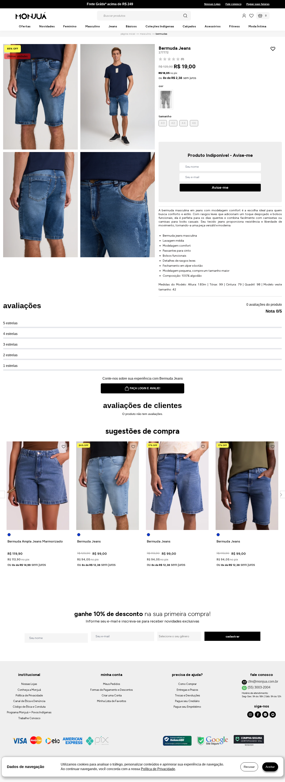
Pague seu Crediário (187, 701)
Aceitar (270, 766)
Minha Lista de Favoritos (111, 701)
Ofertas (24, 26)
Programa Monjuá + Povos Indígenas (29, 712)
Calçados (189, 26)
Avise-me (220, 187)
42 (173, 123)
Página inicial (128, 33)
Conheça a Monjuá (29, 689)
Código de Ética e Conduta (29, 706)
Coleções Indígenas (159, 26)
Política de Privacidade (29, 695)
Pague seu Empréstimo (187, 706)
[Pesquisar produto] (185, 15)
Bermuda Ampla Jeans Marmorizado (35, 541)
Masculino (92, 26)
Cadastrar (233, 636)
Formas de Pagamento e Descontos (111, 689)
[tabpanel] (38, 504)
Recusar (249, 766)
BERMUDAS (161, 33)
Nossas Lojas (212, 4)
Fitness (234, 26)
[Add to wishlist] (273, 49)
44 (184, 123)
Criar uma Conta (112, 695)
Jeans (112, 26)
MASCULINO (145, 33)
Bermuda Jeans (89, 541)
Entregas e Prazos (187, 689)
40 (163, 123)
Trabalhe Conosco (29, 718)
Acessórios (213, 26)
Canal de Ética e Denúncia (29, 701)
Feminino (70, 26)
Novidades (47, 26)
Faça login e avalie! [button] (145, 388)
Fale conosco (233, 4)
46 (194, 123)
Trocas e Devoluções (187, 695)
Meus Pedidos (111, 684)
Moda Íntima (257, 26)
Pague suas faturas (258, 4)
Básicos (131, 26)
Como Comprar (187, 684)
